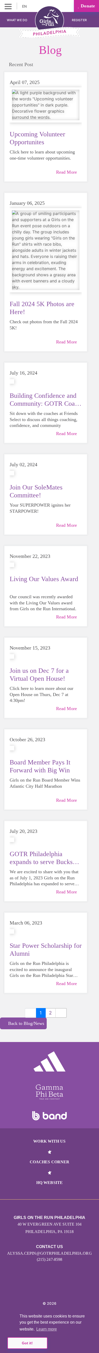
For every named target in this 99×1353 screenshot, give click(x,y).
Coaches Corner (49, 1162)
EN (25, 6)
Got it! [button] (27, 1343)
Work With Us (49, 1141)
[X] (55, 1287)
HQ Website (49, 1182)
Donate (87, 5)
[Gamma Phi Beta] (49, 1092)
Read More (66, 172)
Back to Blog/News (26, 1023)
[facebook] (66, 1287)
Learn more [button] (46, 1329)
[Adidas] (49, 1061)
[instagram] (32, 1287)
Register (80, 20)
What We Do (17, 20)
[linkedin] (44, 1287)
